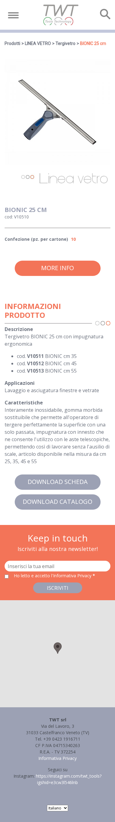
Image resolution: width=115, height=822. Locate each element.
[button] (57, 648)
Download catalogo (57, 501)
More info (57, 268)
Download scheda (58, 482)
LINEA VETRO (38, 43)
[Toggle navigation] (13, 15)
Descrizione (19, 329)
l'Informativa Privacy (72, 575)
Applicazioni (20, 383)
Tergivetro (65, 43)
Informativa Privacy (57, 758)
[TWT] (60, 15)
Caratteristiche (24, 402)
